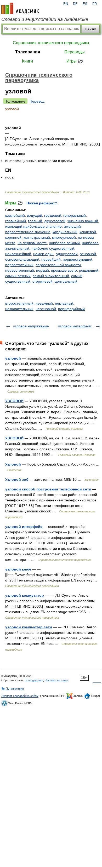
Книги (27, 61)
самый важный (18, 276)
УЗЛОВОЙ (14, 401)
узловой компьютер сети (28, 627)
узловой (13, 358)
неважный (44, 303)
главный (35, 221)
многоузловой (64, 237)
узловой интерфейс (75, 326)
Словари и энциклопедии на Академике (44, 19)
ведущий (34, 215)
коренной (13, 237)
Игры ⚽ (74, 61)
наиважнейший (18, 254)
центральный (66, 281)
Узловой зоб (17, 479)
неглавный (64, 303)
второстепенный (19, 303)
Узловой (13, 464)
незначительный (19, 309)
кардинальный (65, 232)
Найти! (90, 29)
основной (88, 254)
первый (42, 270)
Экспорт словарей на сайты (19, 695)
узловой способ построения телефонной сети (48, 489)
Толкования (27, 52)
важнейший (15, 215)
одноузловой (67, 254)
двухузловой (54, 221)
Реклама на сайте (57, 680)
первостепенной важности (58, 265)
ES (85, 4)
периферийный (71, 309)
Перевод (37, 101)
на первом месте (32, 243)
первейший (51, 259)
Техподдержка (33, 680)
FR (94, 4)
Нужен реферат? (41, 203)
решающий (88, 270)
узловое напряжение (31, 326)
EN (65, 4)
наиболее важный (64, 243)
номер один (43, 254)
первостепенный (19, 270)
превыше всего (64, 270)
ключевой (88, 232)
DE (75, 4)
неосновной (46, 309)
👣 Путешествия (12, 688)
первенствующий (77, 259)
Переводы (74, 52)
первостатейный (19, 265)
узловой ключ (18, 569)
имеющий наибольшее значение (33, 226)
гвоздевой (52, 215)
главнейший (15, 221)
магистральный (37, 237)
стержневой (42, 281)
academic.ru (20, 8)
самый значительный (51, 276)
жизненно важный (82, 221)
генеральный (74, 215)
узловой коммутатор (24, 595)
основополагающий (22, 259)
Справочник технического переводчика (51, 43)
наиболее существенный (52, 248)
